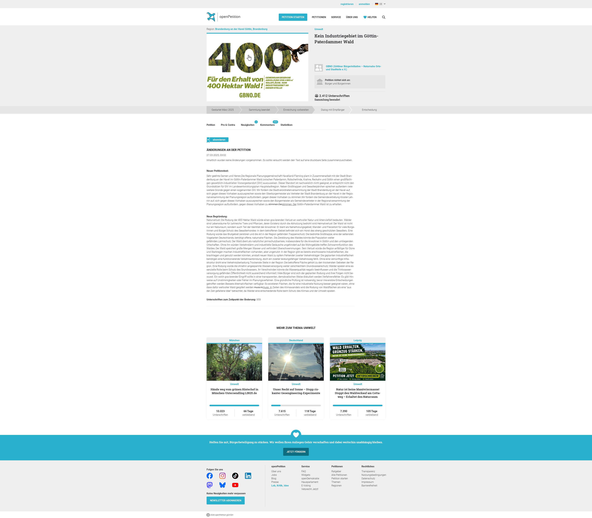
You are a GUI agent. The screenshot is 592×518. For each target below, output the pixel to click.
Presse (275, 482)
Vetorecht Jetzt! (309, 489)
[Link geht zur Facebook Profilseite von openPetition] (210, 475)
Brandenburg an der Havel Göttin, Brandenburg (241, 29)
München (234, 340)
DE (380, 4)
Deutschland (296, 340)
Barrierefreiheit (369, 485)
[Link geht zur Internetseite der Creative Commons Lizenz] (208, 514)
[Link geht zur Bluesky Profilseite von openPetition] (222, 484)
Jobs (274, 474)
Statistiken (286, 124)
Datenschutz (368, 478)
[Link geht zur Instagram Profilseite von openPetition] (222, 475)
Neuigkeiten (247, 123)
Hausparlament (309, 482)
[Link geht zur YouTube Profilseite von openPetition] (235, 484)
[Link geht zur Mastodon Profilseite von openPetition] (210, 484)
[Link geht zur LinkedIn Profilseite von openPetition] (248, 475)
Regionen (336, 485)
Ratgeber (336, 471)
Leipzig (358, 340)
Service (336, 17)
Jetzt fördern (296, 451)
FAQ (303, 471)
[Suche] (384, 17)
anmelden (364, 4)
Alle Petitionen (339, 474)
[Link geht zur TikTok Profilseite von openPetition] (235, 475)
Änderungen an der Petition (229, 150)
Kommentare (267, 123)
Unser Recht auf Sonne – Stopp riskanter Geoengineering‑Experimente (296, 391)
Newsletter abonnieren (225, 500)
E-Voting (306, 485)
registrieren (347, 4)
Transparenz (368, 471)
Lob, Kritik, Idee (280, 485)
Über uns (276, 471)
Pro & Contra (228, 124)
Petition (211, 124)
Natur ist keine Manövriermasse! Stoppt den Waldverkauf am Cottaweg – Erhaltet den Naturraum (357, 393)
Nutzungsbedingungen (374, 474)
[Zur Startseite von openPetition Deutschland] (224, 17)
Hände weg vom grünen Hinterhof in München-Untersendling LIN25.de (234, 391)
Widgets (305, 474)
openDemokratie (310, 478)
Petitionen (319, 17)
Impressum (368, 482)
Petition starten (293, 17)
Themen (335, 482)
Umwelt (318, 29)
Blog (273, 478)
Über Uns (352, 17)
